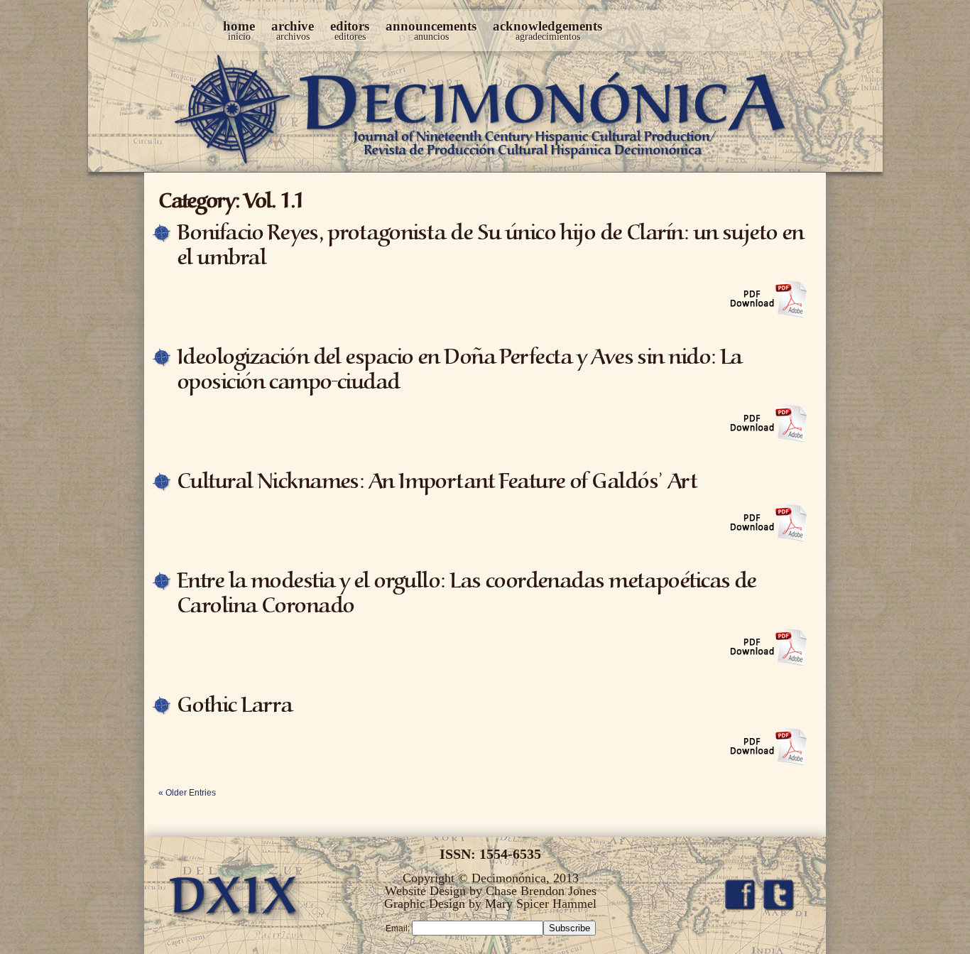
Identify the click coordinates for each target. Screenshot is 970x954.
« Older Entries (187, 793)
